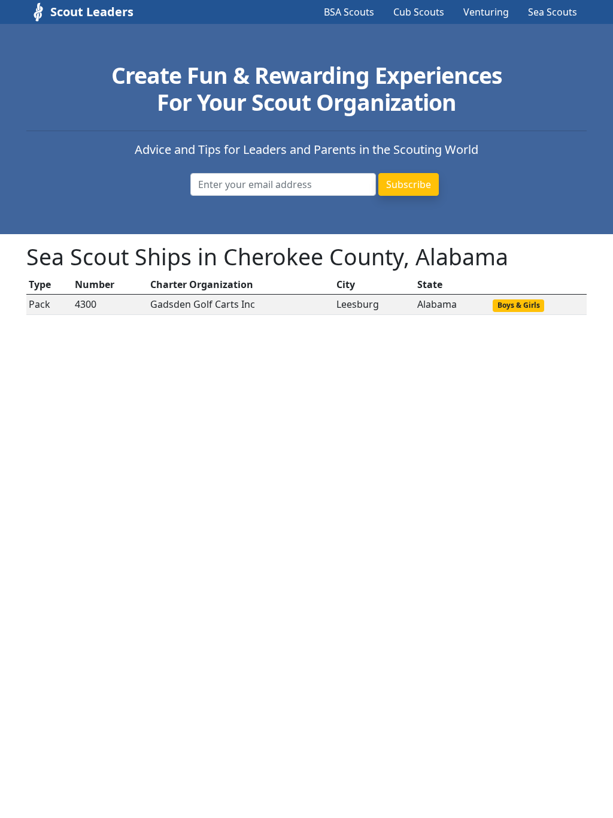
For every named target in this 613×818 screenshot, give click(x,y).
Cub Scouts (418, 12)
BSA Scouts (349, 12)
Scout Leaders (91, 12)
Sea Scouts (552, 12)
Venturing (486, 12)
